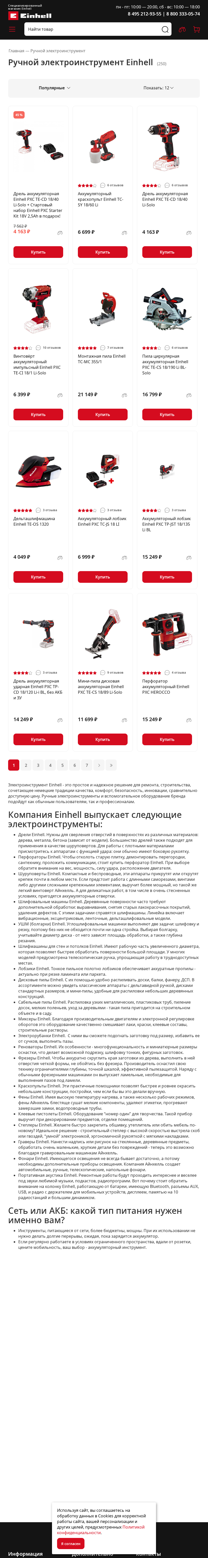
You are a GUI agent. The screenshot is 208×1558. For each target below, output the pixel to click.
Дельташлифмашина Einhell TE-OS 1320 (34, 521)
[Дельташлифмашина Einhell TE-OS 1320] (38, 471)
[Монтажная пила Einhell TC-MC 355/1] (103, 309)
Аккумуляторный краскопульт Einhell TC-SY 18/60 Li (100, 199)
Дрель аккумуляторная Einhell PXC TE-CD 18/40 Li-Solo (165, 199)
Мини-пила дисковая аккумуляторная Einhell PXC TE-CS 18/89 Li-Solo (101, 686)
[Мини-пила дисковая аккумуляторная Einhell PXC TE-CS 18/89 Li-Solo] (103, 634)
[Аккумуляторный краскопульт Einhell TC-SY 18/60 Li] (103, 146)
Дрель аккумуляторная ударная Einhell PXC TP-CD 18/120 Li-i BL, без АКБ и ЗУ (37, 689)
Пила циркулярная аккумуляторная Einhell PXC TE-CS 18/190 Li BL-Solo (165, 364)
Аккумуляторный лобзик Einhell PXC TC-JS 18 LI (102, 521)
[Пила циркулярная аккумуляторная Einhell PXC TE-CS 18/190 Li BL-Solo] (167, 309)
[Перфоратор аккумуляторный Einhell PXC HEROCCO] (167, 634)
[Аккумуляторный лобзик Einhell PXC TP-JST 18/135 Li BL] (167, 471)
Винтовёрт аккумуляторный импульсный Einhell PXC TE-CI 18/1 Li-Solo (37, 364)
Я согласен (70, 1543)
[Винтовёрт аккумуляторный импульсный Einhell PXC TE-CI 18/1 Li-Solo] (38, 309)
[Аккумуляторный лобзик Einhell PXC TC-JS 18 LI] (103, 471)
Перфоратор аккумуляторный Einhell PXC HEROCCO (165, 686)
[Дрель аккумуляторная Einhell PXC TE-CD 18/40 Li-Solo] (167, 146)
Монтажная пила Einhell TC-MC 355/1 (102, 358)
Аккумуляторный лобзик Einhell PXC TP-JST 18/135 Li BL (166, 524)
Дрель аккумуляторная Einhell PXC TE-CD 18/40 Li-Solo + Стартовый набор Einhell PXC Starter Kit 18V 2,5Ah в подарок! (37, 205)
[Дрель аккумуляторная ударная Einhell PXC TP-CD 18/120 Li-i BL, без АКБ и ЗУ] (38, 634)
